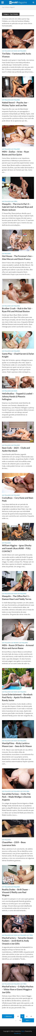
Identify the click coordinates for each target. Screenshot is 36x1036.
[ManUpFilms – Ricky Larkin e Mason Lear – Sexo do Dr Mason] (18, 729)
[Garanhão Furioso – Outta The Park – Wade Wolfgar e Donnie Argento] (18, 778)
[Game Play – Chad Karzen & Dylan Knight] (18, 340)
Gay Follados (6, 7)
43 (31, 1016)
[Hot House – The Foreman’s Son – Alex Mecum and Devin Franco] (18, 240)
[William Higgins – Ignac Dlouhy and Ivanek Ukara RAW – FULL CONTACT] (18, 531)
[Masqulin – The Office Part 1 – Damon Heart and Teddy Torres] (18, 581)
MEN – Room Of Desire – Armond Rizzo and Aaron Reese (18, 646)
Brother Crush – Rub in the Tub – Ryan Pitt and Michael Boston (17, 310)
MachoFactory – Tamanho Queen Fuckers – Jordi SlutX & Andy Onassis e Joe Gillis (17, 941)
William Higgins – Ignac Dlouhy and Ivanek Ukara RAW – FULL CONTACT (16, 548)
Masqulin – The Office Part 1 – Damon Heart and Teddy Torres (16, 597)
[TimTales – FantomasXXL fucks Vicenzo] (18, 39)
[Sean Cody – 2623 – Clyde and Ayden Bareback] (18, 432)
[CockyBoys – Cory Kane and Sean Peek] (18, 483)
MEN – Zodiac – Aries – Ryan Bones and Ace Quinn (15, 153)
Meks (22, 1031)
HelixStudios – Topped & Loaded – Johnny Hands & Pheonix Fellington (18, 396)
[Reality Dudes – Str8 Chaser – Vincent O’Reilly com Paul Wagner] (18, 875)
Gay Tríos (14, 201)
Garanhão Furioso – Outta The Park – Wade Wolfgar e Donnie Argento (16, 797)
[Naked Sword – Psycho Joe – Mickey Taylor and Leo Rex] (18, 87)
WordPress (17, 1033)
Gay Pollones (22, 51)
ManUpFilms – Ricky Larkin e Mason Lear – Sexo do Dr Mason (17, 744)
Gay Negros (15, 642)
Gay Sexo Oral (24, 791)
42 (27, 1016)
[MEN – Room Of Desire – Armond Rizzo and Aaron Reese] (18, 629)
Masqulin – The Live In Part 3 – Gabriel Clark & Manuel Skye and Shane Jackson (17, 207)
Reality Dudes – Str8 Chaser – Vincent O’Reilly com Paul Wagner (16, 892)
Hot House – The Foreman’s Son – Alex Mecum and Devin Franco (17, 257)
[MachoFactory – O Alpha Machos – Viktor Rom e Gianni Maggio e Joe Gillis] (18, 972)
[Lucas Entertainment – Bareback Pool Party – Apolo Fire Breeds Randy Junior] (18, 678)
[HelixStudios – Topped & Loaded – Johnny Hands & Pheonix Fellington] (18, 382)
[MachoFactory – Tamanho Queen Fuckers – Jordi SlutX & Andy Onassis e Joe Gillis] (18, 924)
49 (20, 1020)
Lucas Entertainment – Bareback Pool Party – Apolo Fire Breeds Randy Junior (17, 697)
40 (18, 1016)
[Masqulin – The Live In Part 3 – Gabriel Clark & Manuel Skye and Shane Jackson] (18, 188)
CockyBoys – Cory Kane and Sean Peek (17, 499)
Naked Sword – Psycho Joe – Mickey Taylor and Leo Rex (15, 104)
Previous (9, 1016)
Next (27, 1020)
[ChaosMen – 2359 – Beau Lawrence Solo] (18, 828)
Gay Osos (14, 51)
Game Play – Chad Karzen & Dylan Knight (18, 355)
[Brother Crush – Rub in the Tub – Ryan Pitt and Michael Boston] (18, 291)
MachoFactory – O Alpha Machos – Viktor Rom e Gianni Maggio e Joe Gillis (17, 989)
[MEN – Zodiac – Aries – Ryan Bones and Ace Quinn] (18, 136)
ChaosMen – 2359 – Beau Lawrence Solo (14, 843)
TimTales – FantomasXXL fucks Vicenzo (16, 55)
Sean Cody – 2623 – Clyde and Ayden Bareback (16, 449)
